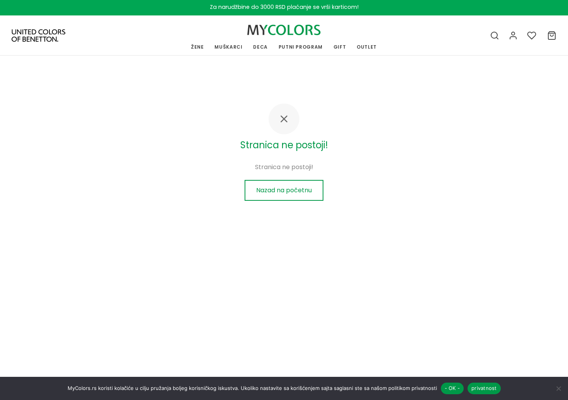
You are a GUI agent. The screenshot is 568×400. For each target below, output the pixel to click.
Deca (260, 47)
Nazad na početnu (284, 190)
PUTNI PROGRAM (301, 47)
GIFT (339, 47)
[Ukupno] (551, 35)
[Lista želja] (532, 35)
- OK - (452, 388)
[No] (558, 388)
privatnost (484, 388)
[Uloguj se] (513, 35)
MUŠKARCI (228, 47)
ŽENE (197, 47)
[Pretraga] (494, 35)
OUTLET (367, 47)
